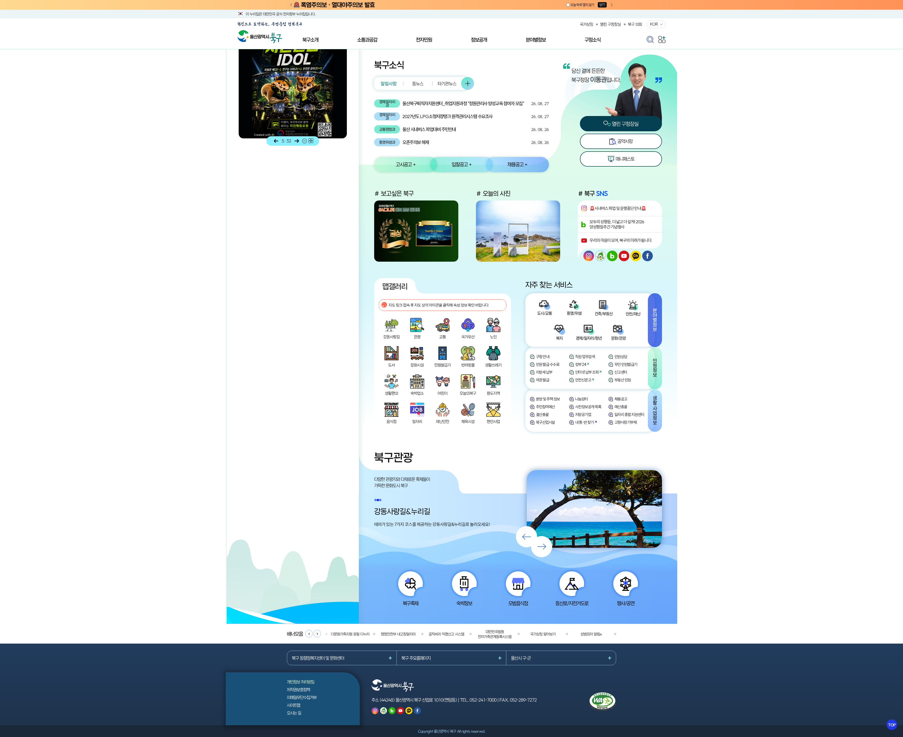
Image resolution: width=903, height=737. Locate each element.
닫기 (602, 4)
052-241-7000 (483, 699)
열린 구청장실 (610, 24)
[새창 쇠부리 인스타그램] (600, 256)
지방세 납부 (544, 372)
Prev (291, 5)
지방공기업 (583, 414)
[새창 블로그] (612, 256)
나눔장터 (581, 399)
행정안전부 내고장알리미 (398, 634)
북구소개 (310, 39)
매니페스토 (624, 158)
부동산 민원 (622, 379)
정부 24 (580, 364)
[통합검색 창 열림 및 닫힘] (650, 38)
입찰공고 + (461, 164)
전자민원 (424, 39)
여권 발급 (542, 379)
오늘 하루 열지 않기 (582, 5)
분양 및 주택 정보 (548, 399)
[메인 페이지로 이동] (260, 32)
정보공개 (479, 39)
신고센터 (620, 372)
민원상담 (620, 356)
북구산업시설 (545, 422)
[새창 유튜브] (624, 256)
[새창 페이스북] (647, 256)
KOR (654, 24)
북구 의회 (635, 24)
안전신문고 (583, 379)
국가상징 (586, 24)
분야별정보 (536, 39)
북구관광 (393, 457)
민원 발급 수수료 (547, 364)
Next (612, 5)
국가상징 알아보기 (543, 634)
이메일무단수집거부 (302, 697)
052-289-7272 (523, 699)
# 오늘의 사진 (493, 193)
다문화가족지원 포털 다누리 (350, 634)
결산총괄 (542, 414)
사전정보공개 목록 (588, 406)
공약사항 (624, 141)
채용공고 (620, 399)
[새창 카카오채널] (635, 256)
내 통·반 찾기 (584, 422)
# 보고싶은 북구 (394, 193)
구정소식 (593, 39)
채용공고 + (517, 164)
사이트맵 (293, 705)
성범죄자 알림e (591, 634)
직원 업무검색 (585, 356)
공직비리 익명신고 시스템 (446, 634)
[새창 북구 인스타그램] (588, 256)
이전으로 (276, 141)
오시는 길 (294, 712)
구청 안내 (542, 356)
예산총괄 (620, 406)
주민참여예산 (545, 406)
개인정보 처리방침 (300, 681)
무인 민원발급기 (625, 364)
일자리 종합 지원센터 (629, 414)
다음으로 (297, 141)
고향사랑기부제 (625, 422)
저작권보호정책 (298, 689)
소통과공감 (367, 39)
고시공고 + (406, 164)
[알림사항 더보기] (467, 83)
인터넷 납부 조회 (587, 372)
